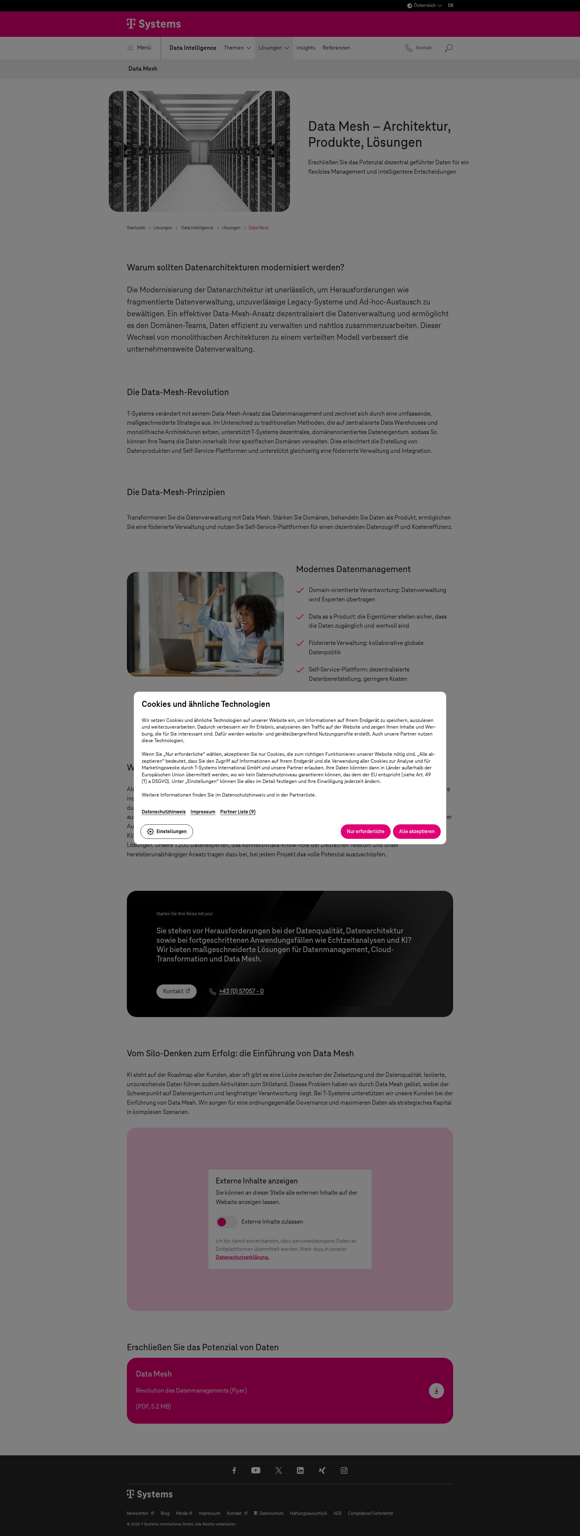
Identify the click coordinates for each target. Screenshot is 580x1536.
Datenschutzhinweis (164, 812)
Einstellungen (171, 831)
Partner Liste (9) (238, 812)
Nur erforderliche (366, 831)
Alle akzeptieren (417, 831)
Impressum (203, 812)
